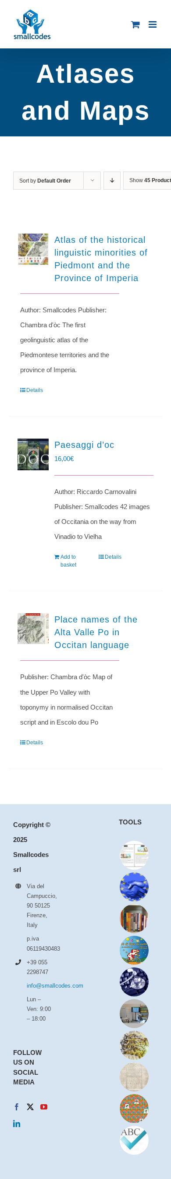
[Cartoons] (134, 950)
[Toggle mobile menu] (153, 24)
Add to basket (68, 561)
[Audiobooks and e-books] (134, 855)
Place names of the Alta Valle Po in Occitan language (96, 632)
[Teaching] (134, 1108)
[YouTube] (43, 1106)
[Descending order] (112, 181)
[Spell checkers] (134, 1140)
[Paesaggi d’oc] (33, 454)
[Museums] (134, 1013)
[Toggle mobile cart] (135, 24)
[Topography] (134, 1045)
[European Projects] (134, 887)
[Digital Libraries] (134, 1077)
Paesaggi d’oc (84, 445)
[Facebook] (16, 1106)
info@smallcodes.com (39, 985)
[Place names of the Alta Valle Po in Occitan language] (33, 628)
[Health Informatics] (134, 982)
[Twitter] (30, 1106)
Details (34, 390)
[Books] (134, 918)
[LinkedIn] (16, 1123)
